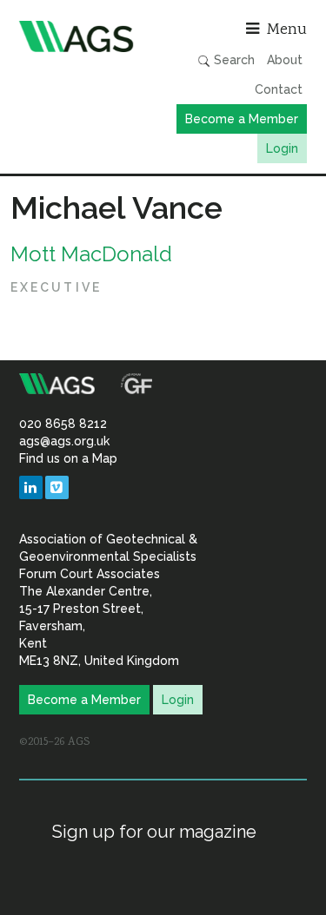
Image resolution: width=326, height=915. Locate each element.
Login (282, 148)
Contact (279, 89)
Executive (56, 287)
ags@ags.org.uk (64, 441)
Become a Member (241, 119)
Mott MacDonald (91, 254)
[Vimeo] (57, 487)
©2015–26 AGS (54, 742)
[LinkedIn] (31, 487)
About (285, 60)
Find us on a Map (68, 458)
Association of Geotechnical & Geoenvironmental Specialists (87, 36)
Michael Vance (116, 207)
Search (232, 60)
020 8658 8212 (63, 424)
